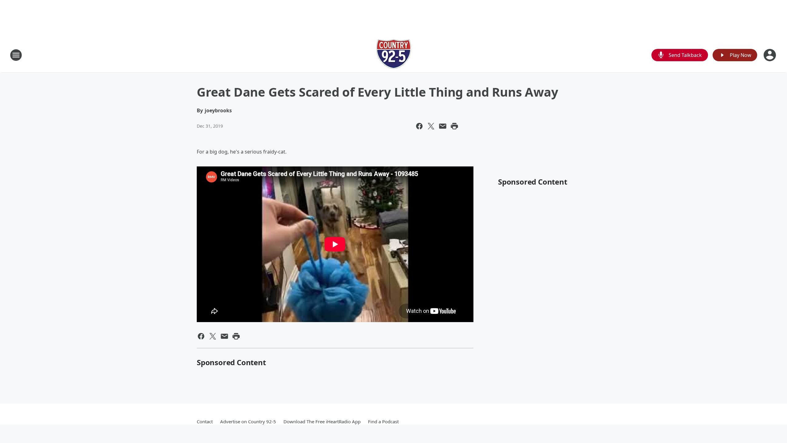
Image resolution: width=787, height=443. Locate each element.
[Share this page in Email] (442, 126)
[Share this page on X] (431, 126)
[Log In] (770, 55)
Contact (205, 421)
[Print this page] (454, 126)
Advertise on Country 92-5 (248, 421)
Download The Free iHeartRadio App (322, 421)
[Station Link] (394, 55)
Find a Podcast (383, 421)
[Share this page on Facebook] (419, 126)
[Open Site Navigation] (16, 55)
